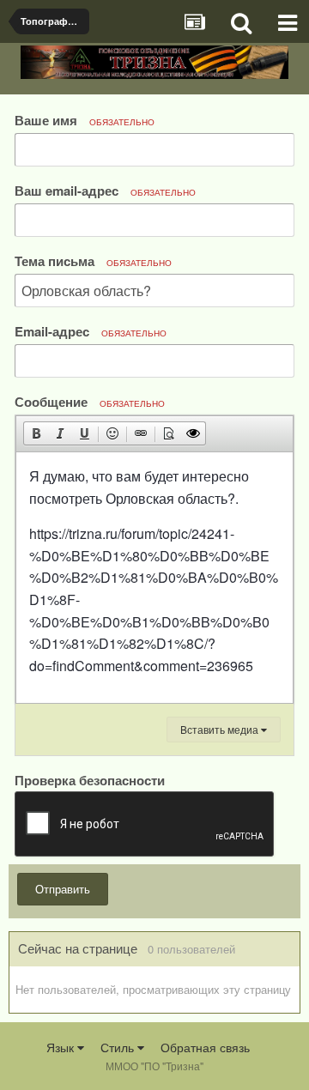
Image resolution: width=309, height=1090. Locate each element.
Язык (61, 1047)
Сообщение (90, 401)
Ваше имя (84, 120)
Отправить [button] (62, 889)
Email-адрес (91, 331)
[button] (36, 433)
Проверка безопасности (90, 779)
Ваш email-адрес (105, 190)
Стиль (118, 1047)
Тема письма (93, 260)
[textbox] (154, 577)
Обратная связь (205, 1047)
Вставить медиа (220, 729)
